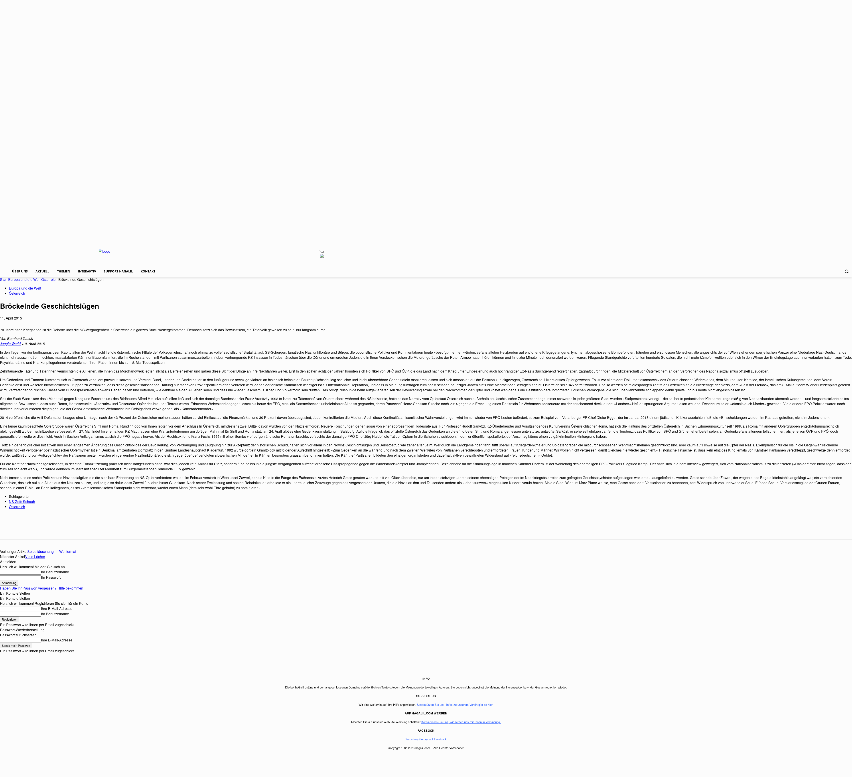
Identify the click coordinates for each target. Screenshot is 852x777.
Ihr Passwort (51, 577)
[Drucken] (71, 530)
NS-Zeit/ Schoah (22, 501)
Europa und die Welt (24, 279)
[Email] (55, 530)
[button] (846, 271)
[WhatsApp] (39, 530)
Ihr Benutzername (55, 571)
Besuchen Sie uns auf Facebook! (426, 739)
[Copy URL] (87, 530)
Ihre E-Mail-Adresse (56, 608)
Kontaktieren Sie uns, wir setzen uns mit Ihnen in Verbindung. (461, 722)
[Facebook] (7, 530)
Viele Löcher (35, 556)
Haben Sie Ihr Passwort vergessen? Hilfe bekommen (41, 588)
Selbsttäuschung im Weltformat (51, 551)
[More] (103, 530)
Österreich (49, 279)
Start (3, 279)
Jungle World (10, 343)
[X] (23, 530)
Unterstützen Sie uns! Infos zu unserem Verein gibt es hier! (455, 704)
